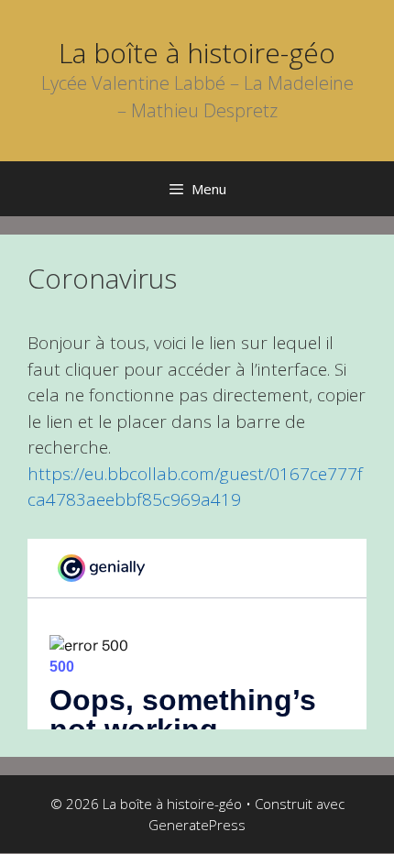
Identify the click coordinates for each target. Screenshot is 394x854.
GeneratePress (197, 825)
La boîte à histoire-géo (197, 52)
